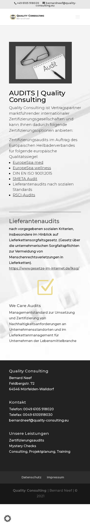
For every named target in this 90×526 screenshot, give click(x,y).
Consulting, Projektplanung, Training (39, 452)
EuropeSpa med (28, 162)
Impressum (55, 477)
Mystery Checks (22, 446)
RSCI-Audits (24, 195)
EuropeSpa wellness (32, 168)
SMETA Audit (25, 179)
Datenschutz (31, 477)
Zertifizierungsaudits (26, 440)
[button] (7, 518)
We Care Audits (25, 305)
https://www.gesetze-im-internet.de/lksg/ (44, 268)
